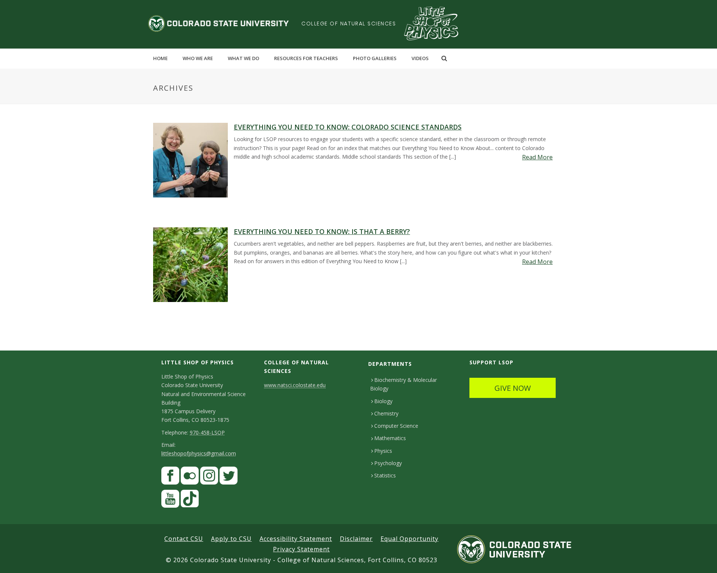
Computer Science (396, 425)
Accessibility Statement (296, 539)
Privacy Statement (301, 549)
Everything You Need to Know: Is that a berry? (322, 231)
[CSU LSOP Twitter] (229, 477)
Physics (383, 450)
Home (160, 58)
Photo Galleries (375, 58)
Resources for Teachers (306, 58)
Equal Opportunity (409, 539)
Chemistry (386, 413)
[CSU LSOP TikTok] (190, 500)
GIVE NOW (512, 388)
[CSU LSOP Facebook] (170, 477)
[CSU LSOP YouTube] (170, 500)
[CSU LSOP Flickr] (190, 477)
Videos (420, 58)
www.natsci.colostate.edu (295, 385)
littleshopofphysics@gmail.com (198, 453)
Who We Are (198, 58)
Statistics (385, 475)
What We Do (243, 58)
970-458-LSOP (207, 432)
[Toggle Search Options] (444, 58)
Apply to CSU (231, 539)
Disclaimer (356, 539)
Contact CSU (183, 539)
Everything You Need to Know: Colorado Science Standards (348, 126)
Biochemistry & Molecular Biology (403, 384)
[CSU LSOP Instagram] (209, 477)
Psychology (388, 463)
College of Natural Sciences (348, 23)
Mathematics (390, 438)
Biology (383, 401)
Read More (537, 157)
